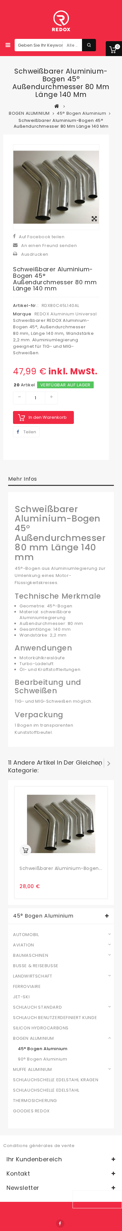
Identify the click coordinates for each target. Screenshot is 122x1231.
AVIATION (23, 945)
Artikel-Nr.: (26, 305)
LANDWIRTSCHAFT (32, 976)
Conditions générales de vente (39, 1146)
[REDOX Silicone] (61, 21)
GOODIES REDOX (31, 1111)
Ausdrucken (34, 254)
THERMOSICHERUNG (35, 1100)
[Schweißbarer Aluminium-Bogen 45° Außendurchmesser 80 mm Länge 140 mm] (56, 187)
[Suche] (89, 45)
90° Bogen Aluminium (42, 1059)
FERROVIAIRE (27, 986)
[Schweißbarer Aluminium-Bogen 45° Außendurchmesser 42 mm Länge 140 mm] (61, 824)
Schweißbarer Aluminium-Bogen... (61, 868)
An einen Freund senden (49, 245)
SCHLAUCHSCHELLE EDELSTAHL (46, 1090)
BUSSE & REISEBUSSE (36, 965)
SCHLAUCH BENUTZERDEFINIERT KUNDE (55, 1017)
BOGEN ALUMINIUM (33, 1038)
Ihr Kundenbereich (34, 1159)
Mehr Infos (22, 479)
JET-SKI (21, 997)
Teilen (29, 432)
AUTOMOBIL (26, 934)
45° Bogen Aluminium (42, 1048)
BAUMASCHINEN (30, 955)
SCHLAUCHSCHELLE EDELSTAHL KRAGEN (55, 1080)
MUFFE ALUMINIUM (32, 1069)
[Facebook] (60, 1223)
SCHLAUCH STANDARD (37, 1007)
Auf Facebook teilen (41, 237)
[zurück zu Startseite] (57, 106)
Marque (22, 314)
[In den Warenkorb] (25, 850)
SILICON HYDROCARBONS (41, 1028)
